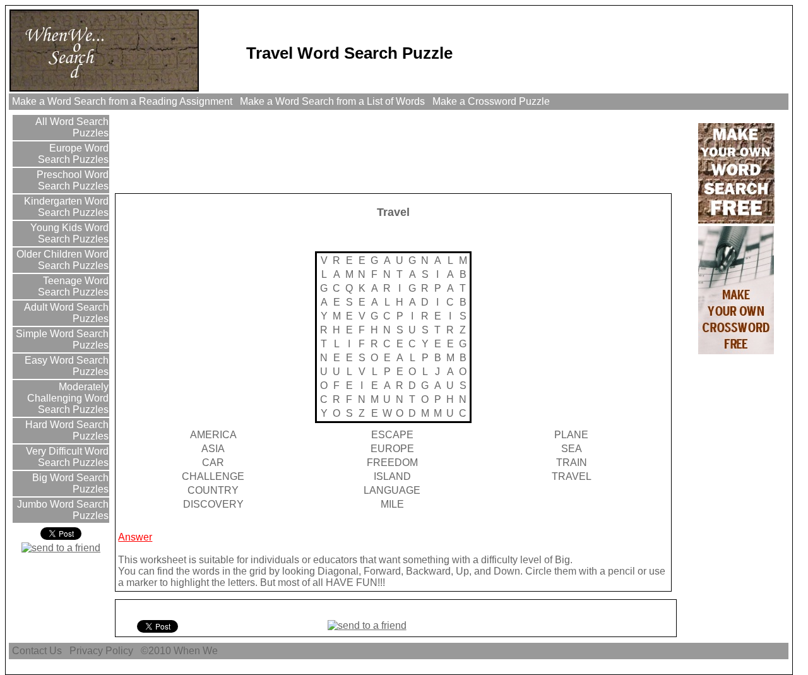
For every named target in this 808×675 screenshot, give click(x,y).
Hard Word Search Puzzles (66, 430)
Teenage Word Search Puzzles (73, 286)
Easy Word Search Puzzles (65, 366)
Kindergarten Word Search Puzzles (65, 207)
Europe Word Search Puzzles (73, 154)
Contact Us (36, 650)
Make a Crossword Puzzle (491, 101)
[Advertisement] (346, 150)
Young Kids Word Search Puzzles (68, 233)
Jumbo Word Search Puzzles (62, 510)
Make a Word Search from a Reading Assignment (122, 101)
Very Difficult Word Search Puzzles (66, 457)
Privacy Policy (101, 650)
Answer (135, 537)
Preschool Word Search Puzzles (71, 180)
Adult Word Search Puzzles (65, 313)
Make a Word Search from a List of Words (332, 101)
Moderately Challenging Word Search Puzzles (68, 398)
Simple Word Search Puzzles (61, 339)
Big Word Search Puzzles (69, 483)
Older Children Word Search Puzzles (61, 260)
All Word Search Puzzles (71, 127)
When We (197, 650)
